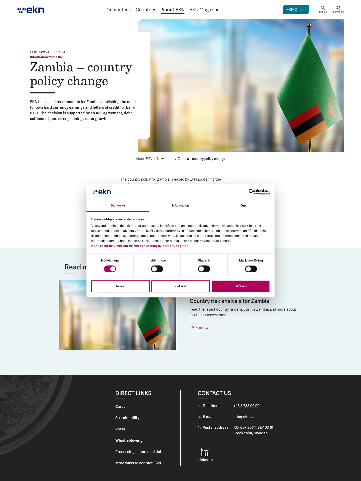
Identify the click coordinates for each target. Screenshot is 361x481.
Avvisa (120, 286)
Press (120, 429)
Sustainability (127, 417)
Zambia (202, 327)
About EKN (144, 159)
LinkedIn (205, 459)
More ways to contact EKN (138, 463)
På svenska (338, 11)
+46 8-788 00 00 (246, 405)
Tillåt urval (180, 286)
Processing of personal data (139, 451)
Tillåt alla (240, 286)
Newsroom (165, 159)
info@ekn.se (243, 416)
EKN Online (296, 10)
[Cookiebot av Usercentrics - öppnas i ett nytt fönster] (251, 192)
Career (121, 406)
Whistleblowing (128, 440)
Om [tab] (243, 205)
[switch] (157, 268)
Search (323, 11)
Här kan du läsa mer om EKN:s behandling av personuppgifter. (140, 246)
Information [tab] (180, 205)
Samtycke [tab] (118, 205)
